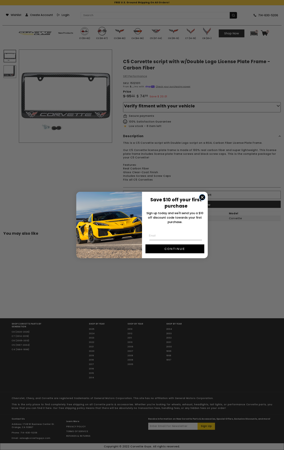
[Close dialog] (202, 197)
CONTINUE (175, 248)
